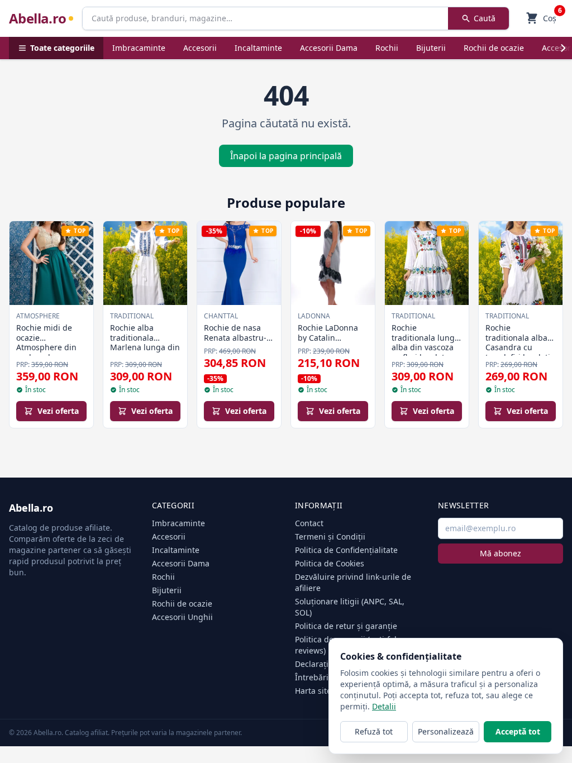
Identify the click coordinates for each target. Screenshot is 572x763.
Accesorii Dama (329, 47)
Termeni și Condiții (330, 536)
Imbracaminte (138, 47)
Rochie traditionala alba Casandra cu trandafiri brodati (517, 342)
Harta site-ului (322, 690)
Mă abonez (500, 553)
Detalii (384, 706)
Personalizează (446, 731)
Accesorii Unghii (182, 617)
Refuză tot (374, 731)
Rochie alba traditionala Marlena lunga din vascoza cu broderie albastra (145, 347)
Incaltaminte (258, 47)
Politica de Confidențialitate (346, 550)
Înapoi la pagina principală (286, 156)
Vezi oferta (58, 411)
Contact (309, 523)
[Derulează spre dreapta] (563, 48)
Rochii (386, 47)
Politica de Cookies (329, 563)
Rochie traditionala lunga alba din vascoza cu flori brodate (425, 342)
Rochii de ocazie (494, 47)
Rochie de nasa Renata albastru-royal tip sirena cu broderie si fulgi (237, 342)
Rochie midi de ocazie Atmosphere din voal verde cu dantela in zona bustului (46, 352)
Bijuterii (431, 47)
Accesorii (200, 47)
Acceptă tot (517, 731)
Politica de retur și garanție (346, 626)
